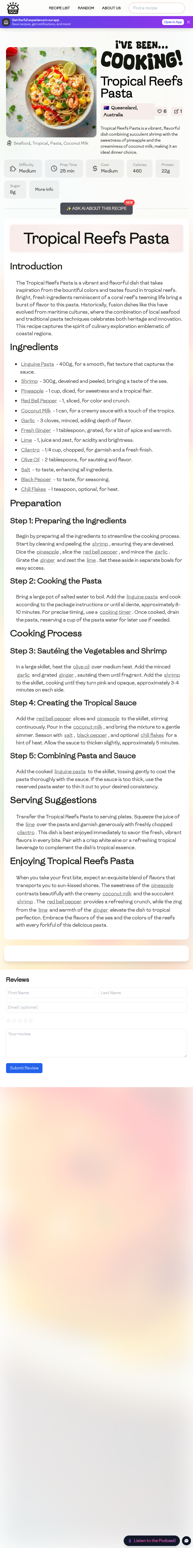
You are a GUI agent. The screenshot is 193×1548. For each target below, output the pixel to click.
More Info (44, 189)
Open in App (173, 22)
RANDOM (86, 8)
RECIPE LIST (59, 8)
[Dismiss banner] (188, 22)
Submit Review (24, 1068)
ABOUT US (111, 8)
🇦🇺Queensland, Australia (121, 111)
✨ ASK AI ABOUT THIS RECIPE (96, 208)
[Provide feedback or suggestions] (186, 1540)
